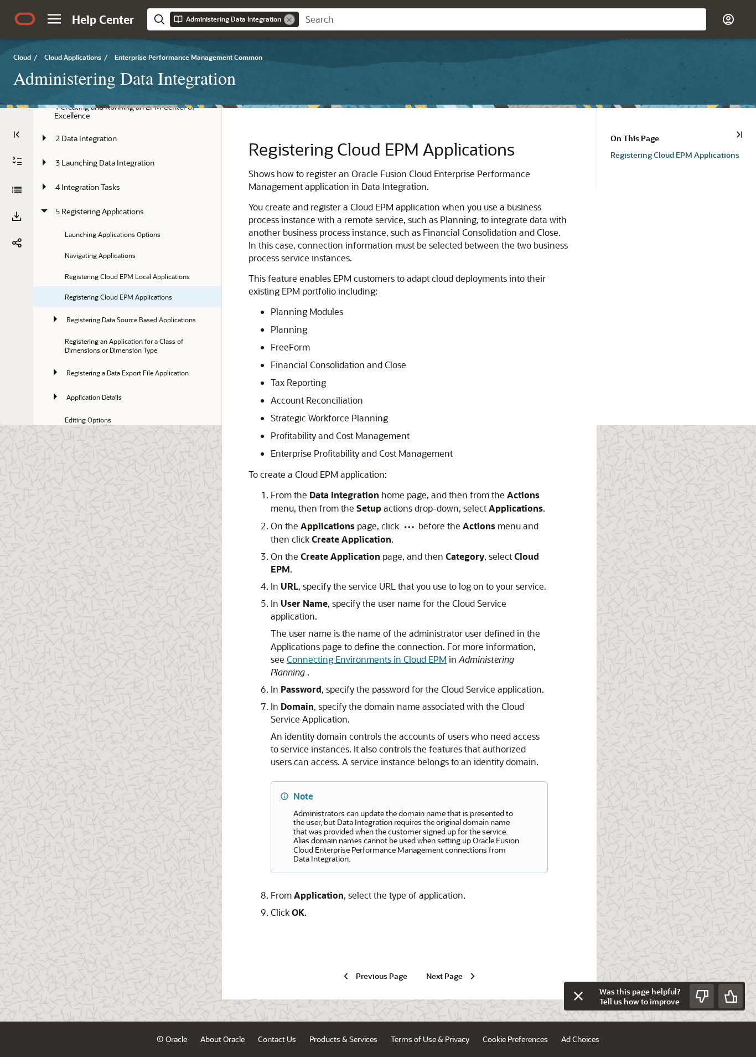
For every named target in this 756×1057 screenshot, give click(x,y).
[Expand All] (17, 161)
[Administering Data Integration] (17, 190)
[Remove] (289, 19)
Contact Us (277, 1039)
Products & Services (343, 1039)
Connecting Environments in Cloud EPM (367, 659)
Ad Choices (580, 1039)
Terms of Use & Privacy (430, 1039)
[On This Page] (739, 135)
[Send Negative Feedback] (702, 996)
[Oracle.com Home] (25, 18)
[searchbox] (502, 19)
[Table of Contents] (17, 135)
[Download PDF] (17, 216)
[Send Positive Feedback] (730, 996)
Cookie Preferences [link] (515, 1039)
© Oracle (172, 1039)
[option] (683, 154)
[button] (54, 19)
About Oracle (222, 1039)
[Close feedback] (578, 996)
